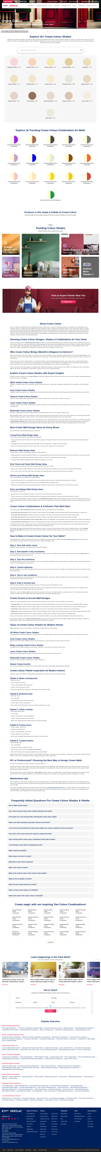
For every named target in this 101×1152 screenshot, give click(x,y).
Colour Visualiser (78, 1118)
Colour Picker (77, 1121)
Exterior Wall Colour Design (65, 1091)
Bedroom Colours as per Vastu (53, 1028)
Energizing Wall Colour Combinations (12, 1069)
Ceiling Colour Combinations (10, 1057)
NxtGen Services (41, 5)
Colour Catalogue (12, 31)
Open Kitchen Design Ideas (83, 1048)
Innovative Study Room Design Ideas (28, 1066)
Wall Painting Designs (81, 1089)
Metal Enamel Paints (51, 1076)
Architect (32, 1)
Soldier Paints (66, 5)
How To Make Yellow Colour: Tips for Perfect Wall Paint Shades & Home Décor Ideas (42, 981)
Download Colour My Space (89, 1)
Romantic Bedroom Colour (83, 1030)
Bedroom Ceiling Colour (46, 1030)
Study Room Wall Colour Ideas (31, 1067)
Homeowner (8, 1)
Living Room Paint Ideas (31, 1039)
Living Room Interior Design (10, 1087)
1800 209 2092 (12, 1133)
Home (4, 31)
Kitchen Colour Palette (84, 1049)
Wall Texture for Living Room (60, 1037)
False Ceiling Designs (26, 1057)
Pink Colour (54, 1121)
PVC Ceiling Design (70, 1057)
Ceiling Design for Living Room (53, 1058)
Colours (56, 5)
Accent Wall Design (7, 1085)
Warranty (82, 5)
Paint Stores (17, 1098)
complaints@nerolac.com (13, 1139)
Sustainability (90, 1126)
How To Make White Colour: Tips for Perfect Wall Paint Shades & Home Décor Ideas (71, 981)
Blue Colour (42, 1134)
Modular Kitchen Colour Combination (32, 1048)
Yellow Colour (43, 1129)
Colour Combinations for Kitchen (11, 1048)
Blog (50, 5)
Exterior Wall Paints (27, 1076)
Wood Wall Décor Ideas (8, 1091)
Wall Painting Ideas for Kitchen (67, 1049)
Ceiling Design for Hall (56, 1057)
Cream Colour (55, 1131)
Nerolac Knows (77, 1113)
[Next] (98, 959)
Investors (89, 1118)
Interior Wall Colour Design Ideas (59, 1085)
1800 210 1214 (18, 1136)
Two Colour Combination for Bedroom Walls (30, 1028)
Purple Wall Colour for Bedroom (29, 1030)
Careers (89, 1116)
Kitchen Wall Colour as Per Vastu (29, 1049)
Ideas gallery (63, 1124)
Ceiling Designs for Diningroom (11, 1058)
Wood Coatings (39, 1076)
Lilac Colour (54, 1126)
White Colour (54, 1118)
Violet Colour (43, 1136)
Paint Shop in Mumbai (28, 1098)
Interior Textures (88, 1076)
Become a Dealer (53, 1)
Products (31, 5)
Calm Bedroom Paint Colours (10, 1030)
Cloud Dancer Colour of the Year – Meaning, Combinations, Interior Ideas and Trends (13, 981)
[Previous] (96, 959)
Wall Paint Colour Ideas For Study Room (69, 1066)
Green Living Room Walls (9, 1040)
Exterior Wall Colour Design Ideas (39, 1085)
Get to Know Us (73, 1)
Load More (50, 942)
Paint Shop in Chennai (51, 1100)
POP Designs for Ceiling (41, 1057)
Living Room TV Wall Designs (86, 1039)
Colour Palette (43, 1121)
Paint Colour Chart (68, 1089)
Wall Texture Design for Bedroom (64, 1030)
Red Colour (42, 1124)
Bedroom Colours (69, 1028)
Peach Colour (54, 1129)
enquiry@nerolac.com (12, 1142)
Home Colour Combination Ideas (47, 1087)
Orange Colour (43, 1126)
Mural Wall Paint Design (24, 1091)
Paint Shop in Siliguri (22, 1100)
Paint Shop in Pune (42, 1098)
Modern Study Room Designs (49, 1067)
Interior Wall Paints (15, 1076)
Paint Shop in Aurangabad (57, 1098)
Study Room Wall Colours (9, 1066)
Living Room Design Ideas (47, 1039)
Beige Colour (54, 1116)
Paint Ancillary (63, 1076)
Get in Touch (63, 1)
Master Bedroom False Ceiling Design (32, 1058)
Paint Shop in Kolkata (8, 1100)
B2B (16, 1)
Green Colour (43, 1131)
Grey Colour (54, 1134)
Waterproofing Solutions (76, 1076)
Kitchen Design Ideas (77, 1085)
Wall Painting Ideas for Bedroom (84, 1028)
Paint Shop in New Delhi (86, 1098)
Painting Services (7, 1098)
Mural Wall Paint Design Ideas (79, 1087)
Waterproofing (30, 1129)
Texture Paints (13, 1078)
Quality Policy (28, 1150)
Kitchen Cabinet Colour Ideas (10, 1049)
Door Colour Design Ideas (82, 1091)
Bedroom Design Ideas (21, 1085)
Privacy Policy (10, 1150)
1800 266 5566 (18, 1134)
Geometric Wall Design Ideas (27, 1087)
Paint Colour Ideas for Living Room (66, 1039)
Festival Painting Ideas (55, 1089)
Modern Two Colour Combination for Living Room (36, 1037)
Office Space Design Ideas (9, 1089)
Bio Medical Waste (43, 1150)
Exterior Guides (64, 1116)
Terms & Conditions (19, 1150)
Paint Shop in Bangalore (37, 1100)
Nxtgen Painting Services (32, 1131)
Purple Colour (55, 1124)
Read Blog (5, 984)
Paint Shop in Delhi (71, 1098)
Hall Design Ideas (37, 1091)
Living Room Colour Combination (11, 1037)
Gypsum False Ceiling (70, 1058)
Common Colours (44, 1116)
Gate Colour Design (50, 1091)
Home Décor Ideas (63, 1087)
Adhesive (5, 1078)
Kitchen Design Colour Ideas (49, 1049)
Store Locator (91, 5)
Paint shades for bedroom (9, 1028)
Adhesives (29, 1126)
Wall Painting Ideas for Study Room (70, 1067)
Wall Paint (5, 1076)
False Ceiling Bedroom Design (86, 1057)
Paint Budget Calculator (79, 1116)
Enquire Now (68, 302)
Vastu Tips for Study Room (48, 1066)
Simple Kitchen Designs (51, 1048)
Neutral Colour (55, 1113)
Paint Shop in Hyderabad (67, 1100)
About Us (90, 1113)
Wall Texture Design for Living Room (12, 1039)
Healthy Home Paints (44, 1118)
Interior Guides (64, 1113)
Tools (75, 5)
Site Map (35, 1150)
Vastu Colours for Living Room (78, 1037)
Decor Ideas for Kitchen (66, 1048)
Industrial (23, 1)
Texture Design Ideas (41, 1089)
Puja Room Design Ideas (26, 1089)
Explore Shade (8, 252)
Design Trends (64, 1121)
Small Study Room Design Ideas (11, 1067)
